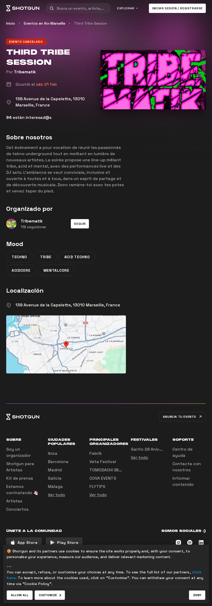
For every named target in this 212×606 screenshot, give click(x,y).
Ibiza (52, 453)
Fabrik (95, 453)
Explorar (125, 8)
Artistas (14, 501)
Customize (48, 595)
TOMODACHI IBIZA (106, 470)
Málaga (55, 486)
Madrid (55, 470)
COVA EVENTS (102, 478)
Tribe (45, 257)
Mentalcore (56, 270)
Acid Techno (77, 257)
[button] (80, 223)
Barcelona (58, 461)
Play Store (67, 542)
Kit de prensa (19, 478)
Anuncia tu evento (179, 417)
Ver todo (56, 494)
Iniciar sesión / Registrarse (177, 8)
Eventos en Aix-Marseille (44, 23)
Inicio (10, 23)
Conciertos (17, 509)
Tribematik (25, 72)
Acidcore (21, 270)
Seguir (80, 224)
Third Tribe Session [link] (90, 23)
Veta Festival (102, 461)
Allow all (19, 595)
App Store (27, 542)
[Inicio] (22, 8)
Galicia (55, 478)
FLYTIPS (97, 486)
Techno (19, 257)
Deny (197, 595)
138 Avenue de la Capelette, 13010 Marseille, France (68, 305)
